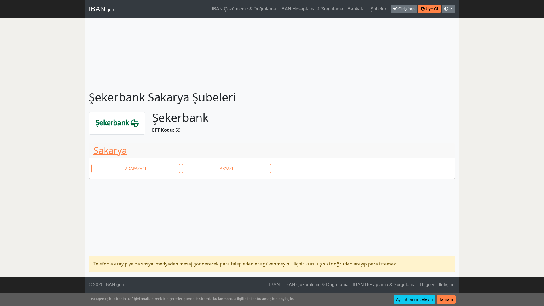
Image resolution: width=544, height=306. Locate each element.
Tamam (446, 299)
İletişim (446, 284)
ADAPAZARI (135, 168)
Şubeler (378, 9)
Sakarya (110, 150)
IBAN (103, 9)
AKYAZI (226, 168)
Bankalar (357, 9)
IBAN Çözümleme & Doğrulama (244, 9)
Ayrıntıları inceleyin (414, 299)
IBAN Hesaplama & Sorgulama (311, 9)
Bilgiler (427, 284)
